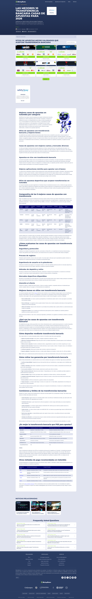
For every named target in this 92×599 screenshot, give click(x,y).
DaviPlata (21, 475)
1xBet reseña (66, 58)
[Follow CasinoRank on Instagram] (65, 578)
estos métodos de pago (29, 483)
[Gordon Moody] (59, 588)
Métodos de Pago (29, 559)
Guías (69, 1)
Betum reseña (46, 74)
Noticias (74, 1)
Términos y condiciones (61, 597)
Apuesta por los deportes (60, 1)
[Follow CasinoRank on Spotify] (73, 578)
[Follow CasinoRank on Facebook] (62, 578)
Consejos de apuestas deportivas (44, 559)
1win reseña (25, 58)
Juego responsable (45, 561)
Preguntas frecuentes (44, 565)
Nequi (21, 477)
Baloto (21, 472)
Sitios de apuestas (48, 1)
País (29, 561)
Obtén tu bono (26, 56)
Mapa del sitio (61, 565)
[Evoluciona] (44, 588)
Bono (29, 557)
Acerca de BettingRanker (62, 557)
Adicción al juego (31, 597)
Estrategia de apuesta (44, 557)
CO (16, 577)
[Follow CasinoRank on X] (68, 578)
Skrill (21, 480)
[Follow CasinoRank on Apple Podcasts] (75, 578)
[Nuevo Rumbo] (53, 588)
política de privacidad (50, 597)
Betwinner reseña (46, 58)
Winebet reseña (66, 74)
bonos (35, 293)
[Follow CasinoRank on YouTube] (70, 578)
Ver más (45, 79)
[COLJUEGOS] (28, 588)
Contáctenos (61, 563)
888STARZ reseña (25, 74)
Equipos (29, 565)
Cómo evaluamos (61, 559)
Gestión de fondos (45, 563)
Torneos (29, 563)
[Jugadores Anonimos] (36, 588)
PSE (20, 470)
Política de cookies (21, 597)
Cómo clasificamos (61, 561)
